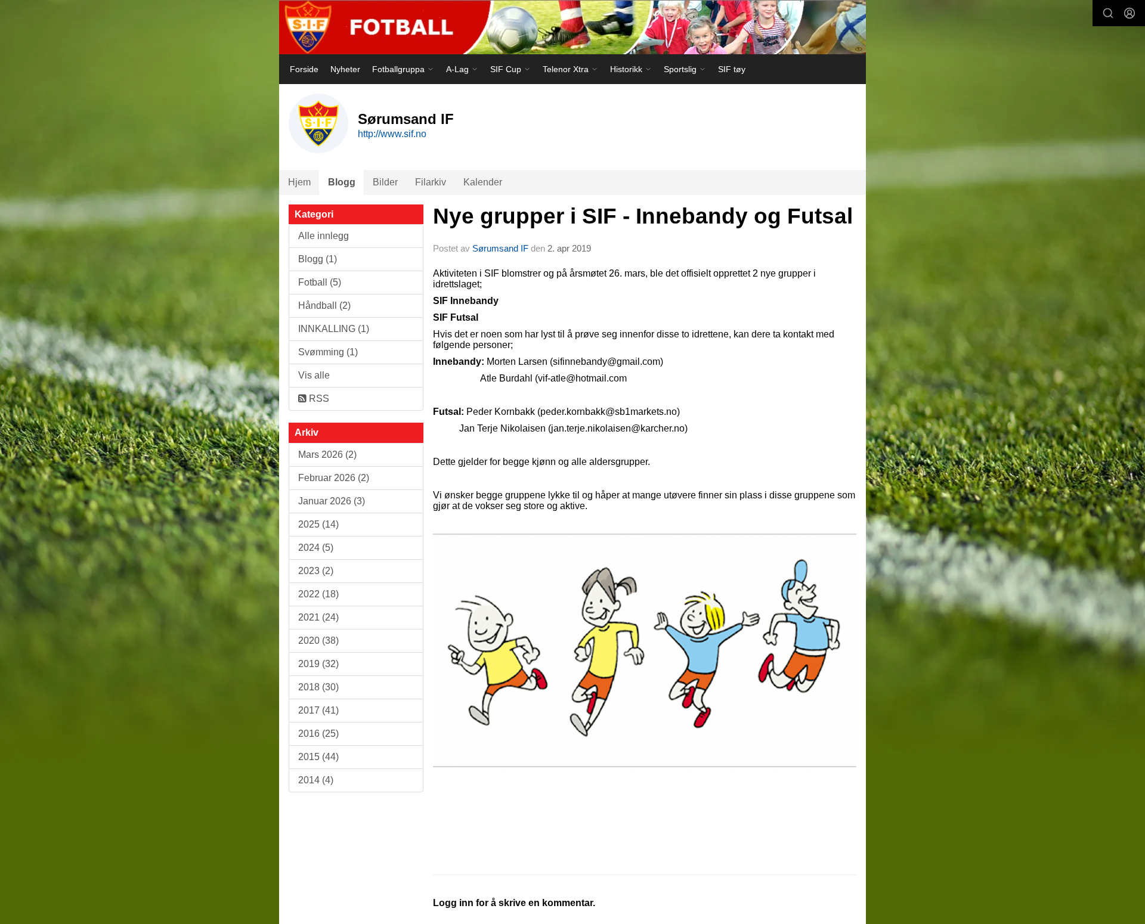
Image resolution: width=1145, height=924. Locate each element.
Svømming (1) (328, 352)
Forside (304, 69)
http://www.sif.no (392, 134)
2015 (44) (318, 757)
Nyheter (345, 69)
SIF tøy (731, 69)
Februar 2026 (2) (333, 478)
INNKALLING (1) (333, 329)
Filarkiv (430, 182)
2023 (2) (315, 571)
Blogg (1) (317, 259)
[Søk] (1108, 13)
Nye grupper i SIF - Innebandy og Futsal (643, 216)
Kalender (482, 182)
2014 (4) (315, 780)
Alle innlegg (323, 236)
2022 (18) (318, 594)
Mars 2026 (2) (327, 454)
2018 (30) (318, 687)
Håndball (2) (324, 305)
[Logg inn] (1129, 13)
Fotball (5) (319, 282)
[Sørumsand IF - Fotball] (572, 27)
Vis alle (314, 375)
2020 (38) (318, 640)
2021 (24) (318, 617)
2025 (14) (318, 524)
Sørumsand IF (500, 248)
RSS (318, 398)
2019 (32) (318, 664)
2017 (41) (318, 710)
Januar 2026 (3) (331, 501)
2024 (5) (315, 547)
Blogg (341, 182)
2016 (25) (318, 733)
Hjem (299, 182)
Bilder (385, 182)
